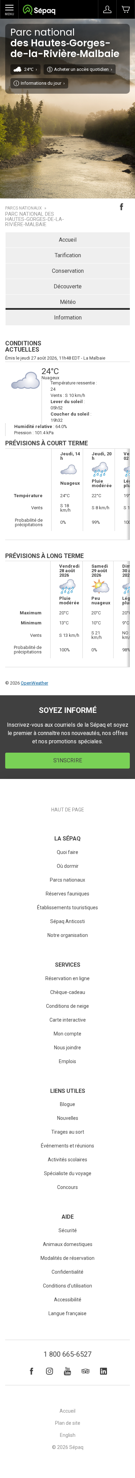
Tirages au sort (67, 1132)
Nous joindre (67, 1047)
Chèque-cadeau (67, 992)
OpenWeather (34, 683)
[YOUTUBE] (67, 1371)
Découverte (68, 286)
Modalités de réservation (67, 1258)
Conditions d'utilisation (67, 1286)
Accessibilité (67, 1299)
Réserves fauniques (67, 893)
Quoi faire (67, 852)
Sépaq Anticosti (67, 921)
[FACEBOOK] (31, 1371)
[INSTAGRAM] (49, 1371)
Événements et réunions (67, 1146)
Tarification (68, 255)
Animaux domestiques (67, 1244)
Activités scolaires (67, 1159)
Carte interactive (68, 1020)
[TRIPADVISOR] (85, 1371)
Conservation (68, 271)
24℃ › (30, 69)
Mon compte (67, 1034)
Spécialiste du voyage (67, 1173)
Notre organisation (67, 935)
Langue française (67, 1313)
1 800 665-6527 (67, 1354)
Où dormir (68, 866)
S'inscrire (67, 760)
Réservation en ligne (67, 978)
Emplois (67, 1061)
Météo (68, 302)
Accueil (67, 239)
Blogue (67, 1104)
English (67, 1435)
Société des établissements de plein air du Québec (38, 10)
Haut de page (67, 809)
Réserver (125, 9)
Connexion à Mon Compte (107, 9)
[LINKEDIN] (103, 1371)
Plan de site (67, 1423)
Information (68, 317)
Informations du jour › (43, 83)
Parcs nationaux (23, 208)
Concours (67, 1187)
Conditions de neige (67, 1006)
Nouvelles (67, 1118)
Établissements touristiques (67, 907)
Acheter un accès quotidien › (83, 69)
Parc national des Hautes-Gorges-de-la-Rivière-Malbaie (34, 219)
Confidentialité (67, 1272)
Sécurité (67, 1230)
